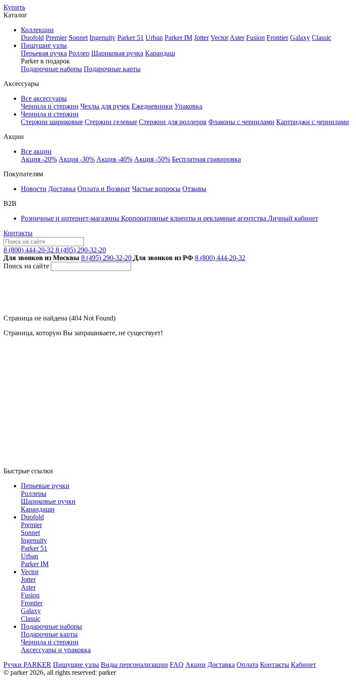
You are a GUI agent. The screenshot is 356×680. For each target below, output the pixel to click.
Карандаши (38, 509)
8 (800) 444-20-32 (29, 250)
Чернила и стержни (50, 106)
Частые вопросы (156, 188)
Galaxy (300, 37)
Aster (237, 37)
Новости (33, 188)
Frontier (277, 37)
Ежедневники (152, 106)
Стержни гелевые (111, 121)
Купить (14, 7)
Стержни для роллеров (173, 121)
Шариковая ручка (117, 53)
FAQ (177, 664)
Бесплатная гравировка (206, 159)
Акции (195, 664)
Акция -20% (39, 159)
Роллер (79, 53)
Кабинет (303, 664)
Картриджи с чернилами (312, 121)
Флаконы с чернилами (241, 121)
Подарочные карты (112, 69)
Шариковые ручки (48, 501)
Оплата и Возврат (103, 188)
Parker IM (178, 37)
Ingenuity (102, 37)
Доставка (62, 188)
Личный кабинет (293, 218)
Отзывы (194, 188)
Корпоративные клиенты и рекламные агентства (194, 218)
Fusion (255, 37)
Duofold (32, 37)
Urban (154, 37)
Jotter (201, 37)
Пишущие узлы (76, 664)
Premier (56, 37)
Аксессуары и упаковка (56, 650)
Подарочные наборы (51, 69)
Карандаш (160, 53)
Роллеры (33, 493)
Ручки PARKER (27, 664)
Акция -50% (152, 159)
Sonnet (78, 37)
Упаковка (188, 106)
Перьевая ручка (44, 53)
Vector (219, 37)
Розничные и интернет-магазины (71, 218)
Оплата (247, 664)
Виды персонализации (134, 664)
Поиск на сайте (26, 266)
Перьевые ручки (45, 485)
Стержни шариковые (52, 121)
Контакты (18, 233)
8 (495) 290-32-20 (81, 250)
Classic (321, 37)
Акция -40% (114, 159)
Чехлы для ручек (105, 106)
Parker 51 (130, 37)
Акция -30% (77, 159)
